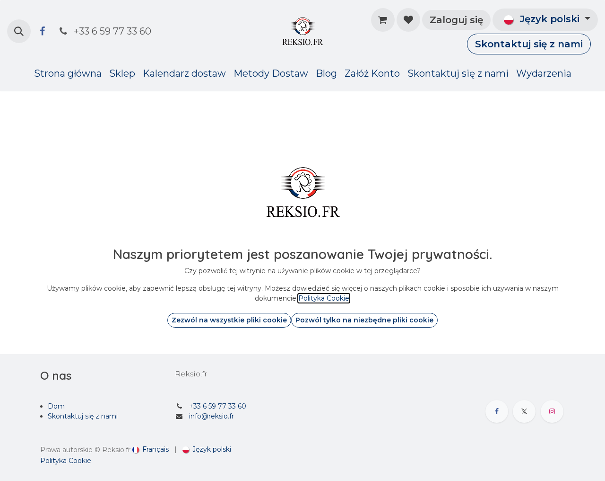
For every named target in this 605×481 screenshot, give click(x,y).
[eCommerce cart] (383, 20)
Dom (56, 406)
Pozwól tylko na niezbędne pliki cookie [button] (364, 320)
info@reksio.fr (211, 416)
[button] (19, 31)
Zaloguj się (456, 20)
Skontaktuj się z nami (529, 44)
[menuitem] (67, 73)
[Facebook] (42, 31)
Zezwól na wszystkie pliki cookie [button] (229, 320)
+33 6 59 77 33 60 (217, 406)
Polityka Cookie (65, 460)
